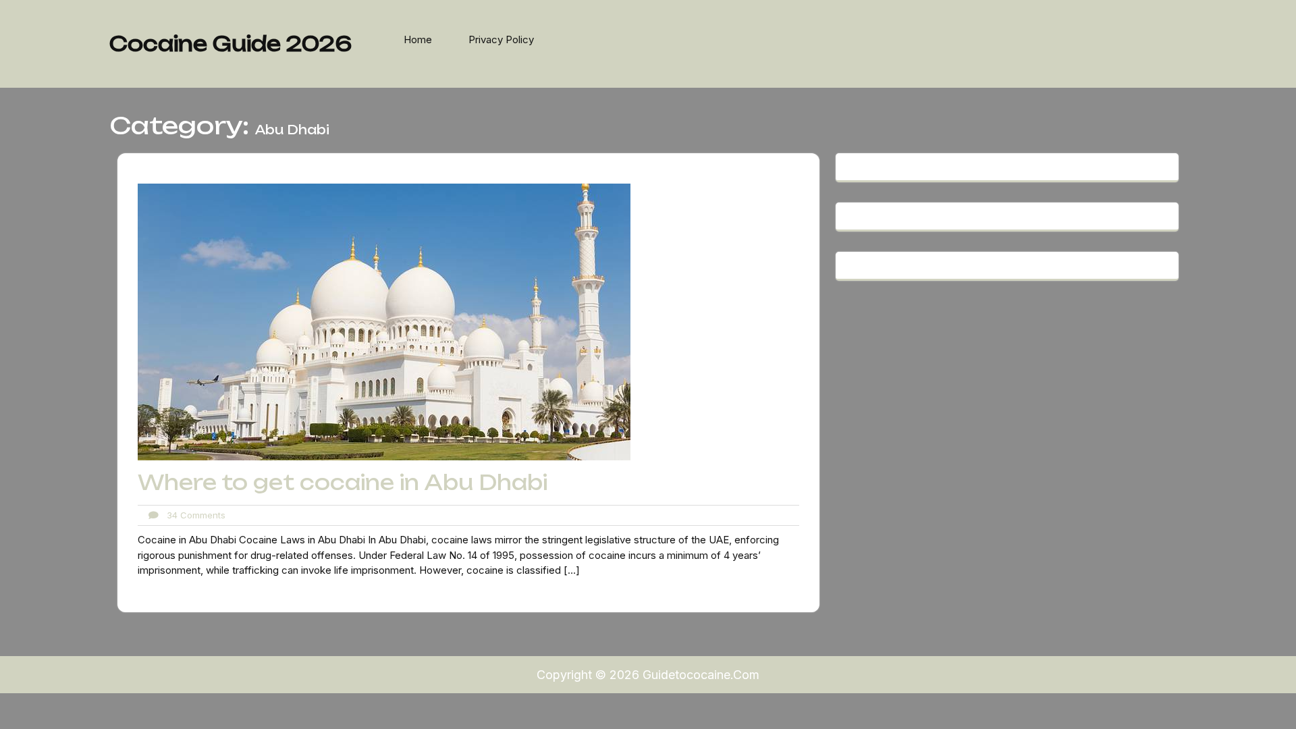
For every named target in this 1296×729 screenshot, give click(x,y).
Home (418, 39)
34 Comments (192, 515)
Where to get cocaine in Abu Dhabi (342, 482)
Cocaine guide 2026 (230, 43)
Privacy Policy (501, 39)
